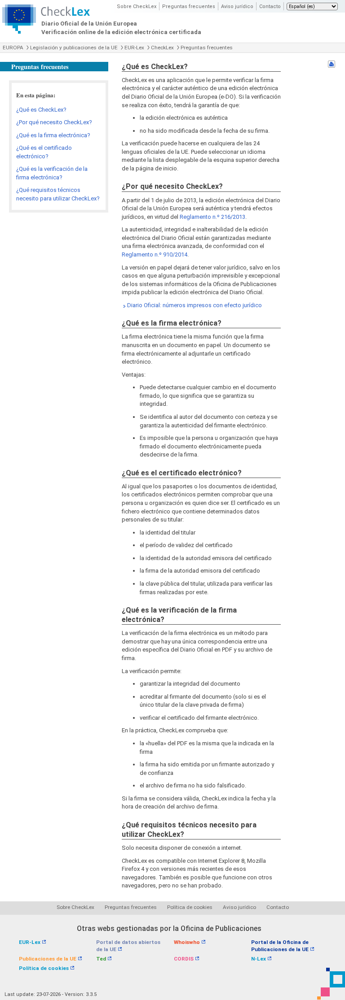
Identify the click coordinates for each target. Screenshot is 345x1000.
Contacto (270, 6)
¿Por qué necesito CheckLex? (54, 122)
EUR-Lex (134, 47)
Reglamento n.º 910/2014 (154, 254)
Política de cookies (189, 907)
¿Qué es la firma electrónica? (53, 135)
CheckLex (162, 47)
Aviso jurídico (237, 6)
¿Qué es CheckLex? (41, 109)
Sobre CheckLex (136, 6)
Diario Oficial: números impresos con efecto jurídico (194, 305)
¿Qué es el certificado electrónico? (44, 152)
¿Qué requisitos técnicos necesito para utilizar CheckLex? (58, 194)
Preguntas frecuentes (188, 6)
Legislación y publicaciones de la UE (74, 47)
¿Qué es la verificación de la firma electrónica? (52, 173)
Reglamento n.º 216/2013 (212, 216)
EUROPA (13, 47)
